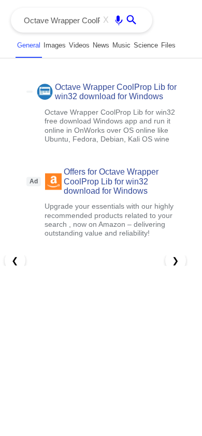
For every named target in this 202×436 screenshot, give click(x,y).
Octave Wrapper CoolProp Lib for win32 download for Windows (116, 92)
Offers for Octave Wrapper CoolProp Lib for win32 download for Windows (111, 181)
